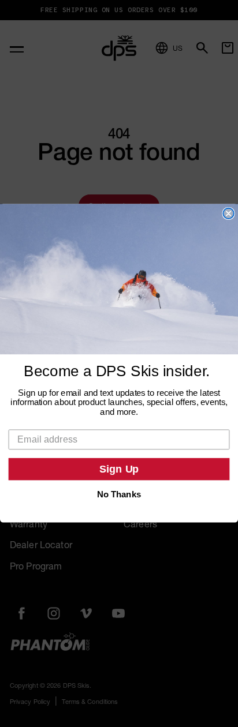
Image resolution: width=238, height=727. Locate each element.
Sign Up (119, 469)
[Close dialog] (228, 213)
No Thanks (119, 494)
